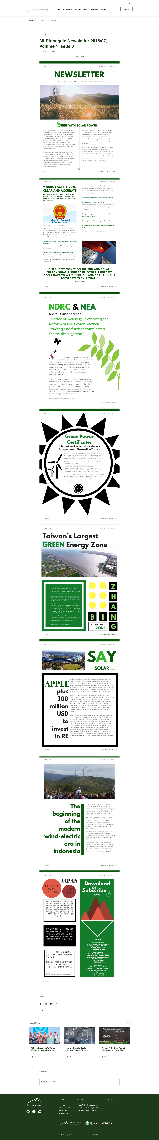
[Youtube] (39, 1111)
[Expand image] (79, 118)
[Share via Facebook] (40, 1004)
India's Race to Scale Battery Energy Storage (77, 1049)
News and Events (64, 1108)
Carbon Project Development (87, 1105)
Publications (63, 1111)
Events (53, 20)
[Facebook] (33, 1111)
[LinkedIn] (28, 1111)
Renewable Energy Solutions (86, 1111)
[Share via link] (56, 1004)
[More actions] (118, 34)
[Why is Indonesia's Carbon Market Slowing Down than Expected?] (44, 1035)
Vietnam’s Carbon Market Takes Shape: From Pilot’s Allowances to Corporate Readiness (113, 1049)
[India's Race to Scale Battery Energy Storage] (79, 1035)
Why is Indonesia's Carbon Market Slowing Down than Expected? (43, 1049)
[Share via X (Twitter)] (46, 1004)
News (43, 20)
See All (128, 1022)
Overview (62, 1105)
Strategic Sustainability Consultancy (89, 1108)
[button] (128, 20)
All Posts (32, 20)
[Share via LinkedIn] (51, 1004)
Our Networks (63, 1113)
